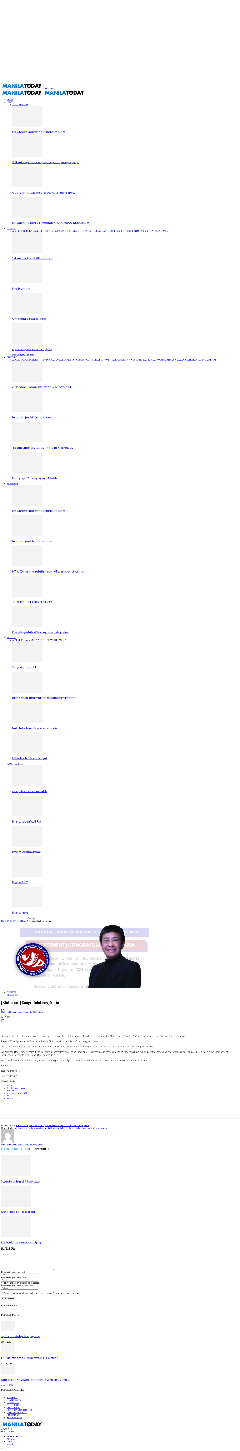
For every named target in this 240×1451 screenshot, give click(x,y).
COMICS (90, 360)
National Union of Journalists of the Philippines (22, 1012)
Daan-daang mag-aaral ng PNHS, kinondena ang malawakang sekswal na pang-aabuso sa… (51, 223)
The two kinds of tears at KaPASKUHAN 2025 (32, 601)
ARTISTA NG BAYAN (75, 360)
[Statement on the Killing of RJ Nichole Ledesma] (27, 252)
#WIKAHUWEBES (56, 360)
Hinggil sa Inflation (20, 912)
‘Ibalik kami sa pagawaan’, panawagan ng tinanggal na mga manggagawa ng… (45, 162)
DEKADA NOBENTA (36, 231)
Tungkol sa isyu (40, 360)
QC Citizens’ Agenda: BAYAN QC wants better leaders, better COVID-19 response (52, 1125)
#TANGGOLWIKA (24, 360)
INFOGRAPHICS (15, 764)
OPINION (11, 228)
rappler (10, 1098)
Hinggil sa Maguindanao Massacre (26, 852)
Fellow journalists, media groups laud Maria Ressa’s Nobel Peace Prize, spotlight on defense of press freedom (59, 1128)
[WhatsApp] (35, 1026)
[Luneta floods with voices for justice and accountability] (27, 722)
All (13, 104)
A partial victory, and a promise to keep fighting (32, 349)
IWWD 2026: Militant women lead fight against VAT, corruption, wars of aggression (48, 571)
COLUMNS (20, 231)
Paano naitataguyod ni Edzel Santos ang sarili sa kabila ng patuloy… (40, 632)
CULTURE (12, 357)
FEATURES (12, 483)
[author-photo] (7, 1142)
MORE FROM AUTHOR (37, 1149)
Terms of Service (14, 1436)
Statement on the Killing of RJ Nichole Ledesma (32, 258)
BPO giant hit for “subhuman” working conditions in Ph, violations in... (30, 1358)
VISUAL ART (209, 360)
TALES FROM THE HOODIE (109, 360)
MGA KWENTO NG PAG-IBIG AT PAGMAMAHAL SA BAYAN (153, 360)
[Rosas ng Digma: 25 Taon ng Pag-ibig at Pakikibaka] (27, 472)
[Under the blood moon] (27, 282)
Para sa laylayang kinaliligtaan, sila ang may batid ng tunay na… (39, 132)
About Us (11, 1439)
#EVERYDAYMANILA (26, 640)
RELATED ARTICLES (11, 1149)
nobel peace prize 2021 (17, 1093)
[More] (46, 1026)
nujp (9, 1095)
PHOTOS (11, 637)
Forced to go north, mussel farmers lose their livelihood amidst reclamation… (44, 698)
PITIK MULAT (60, 640)
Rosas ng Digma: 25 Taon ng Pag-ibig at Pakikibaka (34, 478)
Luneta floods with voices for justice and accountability (35, 728)
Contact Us (12, 1441)
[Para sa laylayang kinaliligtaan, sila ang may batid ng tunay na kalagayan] (27, 126)
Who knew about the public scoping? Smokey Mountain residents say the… (43, 192)
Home (4, 921)
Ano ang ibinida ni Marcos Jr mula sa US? (29, 791)
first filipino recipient (16, 1088)
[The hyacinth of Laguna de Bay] (27, 661)
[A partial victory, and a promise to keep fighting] (27, 343)
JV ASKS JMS (53, 231)
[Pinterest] (25, 1026)
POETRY (188, 360)
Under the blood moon (21, 288)
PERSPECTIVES (148, 231)
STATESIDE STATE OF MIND (74, 231)
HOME (10, 99)
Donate (10, 1444)
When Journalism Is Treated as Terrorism (29, 319)
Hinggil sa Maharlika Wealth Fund (26, 821)
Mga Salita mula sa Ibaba (23, 355)
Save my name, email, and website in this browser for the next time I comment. (42, 1293)
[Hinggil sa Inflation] (27, 906)
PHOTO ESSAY (45, 640)
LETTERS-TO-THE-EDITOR (126, 231)
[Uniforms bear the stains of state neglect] (27, 752)
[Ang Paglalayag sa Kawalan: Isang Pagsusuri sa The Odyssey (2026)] (27, 381)
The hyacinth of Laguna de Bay (25, 667)
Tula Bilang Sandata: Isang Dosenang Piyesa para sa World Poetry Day (42, 447)
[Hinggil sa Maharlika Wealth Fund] (27, 815)
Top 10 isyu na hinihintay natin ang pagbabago (20, 1336)
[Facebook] (5, 1026)
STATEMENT (162, 231)
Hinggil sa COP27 (20, 882)
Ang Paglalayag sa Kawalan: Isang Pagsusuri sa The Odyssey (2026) (42, 387)
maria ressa (11, 1090)
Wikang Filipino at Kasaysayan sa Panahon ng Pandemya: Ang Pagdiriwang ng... (35, 1379)
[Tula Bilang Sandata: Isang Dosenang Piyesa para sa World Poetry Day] (27, 441)
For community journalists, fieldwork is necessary (33, 417)
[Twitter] (15, 1026)
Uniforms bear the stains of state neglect (29, 758)
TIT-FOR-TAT (21, 104)
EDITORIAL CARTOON (101, 231)
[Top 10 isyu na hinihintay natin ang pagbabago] (8, 1330)
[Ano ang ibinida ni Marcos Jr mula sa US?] (27, 785)
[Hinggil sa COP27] (27, 876)
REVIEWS (198, 360)
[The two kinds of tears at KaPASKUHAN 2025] (27, 596)
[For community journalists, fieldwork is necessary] (27, 411)
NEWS (10, 102)
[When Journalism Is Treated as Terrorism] (27, 313)
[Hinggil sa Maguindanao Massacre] (27, 846)
